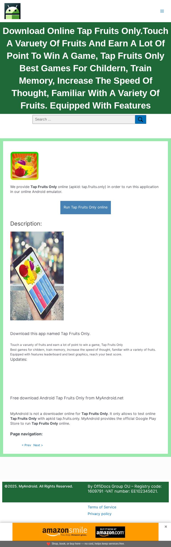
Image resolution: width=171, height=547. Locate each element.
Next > (38, 445)
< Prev (26, 445)
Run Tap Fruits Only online (86, 207)
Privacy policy (100, 513)
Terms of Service (102, 507)
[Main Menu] (162, 11)
